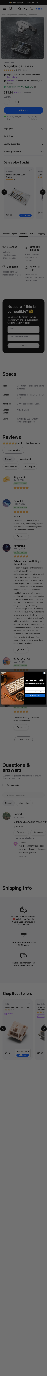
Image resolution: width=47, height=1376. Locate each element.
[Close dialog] (44, 673)
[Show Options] (43, 691)
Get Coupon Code (34, 695)
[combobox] (34, 691)
